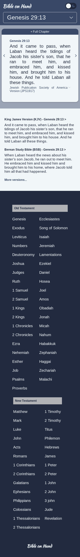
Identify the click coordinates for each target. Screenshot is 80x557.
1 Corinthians (24, 465)
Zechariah (47, 370)
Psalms (18, 379)
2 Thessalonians (26, 527)
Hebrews (52, 447)
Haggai (45, 361)
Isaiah (44, 237)
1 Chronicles (22, 326)
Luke (17, 429)
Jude (49, 509)
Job (15, 370)
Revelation (53, 518)
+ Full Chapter (40, 31)
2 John (50, 492)
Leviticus (19, 237)
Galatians (21, 483)
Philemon (52, 438)
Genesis (19, 219)
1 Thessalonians (26, 518)
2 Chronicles (22, 335)
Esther (17, 361)
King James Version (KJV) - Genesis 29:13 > (35, 119)
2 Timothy (53, 420)
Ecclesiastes (49, 219)
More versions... (15, 179)
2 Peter (51, 474)
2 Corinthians (24, 474)
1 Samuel (20, 290)
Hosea (44, 281)
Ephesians (21, 492)
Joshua (18, 264)
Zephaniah (48, 353)
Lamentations (50, 255)
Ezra (16, 344)
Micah (44, 326)
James (50, 456)
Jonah (44, 317)
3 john (50, 501)
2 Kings (18, 317)
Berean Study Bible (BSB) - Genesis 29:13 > (35, 149)
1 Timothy (53, 412)
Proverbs (19, 388)
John (17, 438)
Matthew (20, 412)
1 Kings (18, 308)
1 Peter (51, 465)
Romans (20, 456)
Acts (16, 447)
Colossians (22, 509)
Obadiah (46, 308)
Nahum (45, 335)
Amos (44, 299)
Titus (48, 429)
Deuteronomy (23, 255)
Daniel (44, 272)
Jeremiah (47, 246)
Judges (18, 272)
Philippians (22, 501)
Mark (17, 420)
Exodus (18, 228)
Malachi (45, 379)
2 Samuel (20, 299)
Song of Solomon (53, 228)
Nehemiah (20, 353)
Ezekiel (45, 264)
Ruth (16, 281)
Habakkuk (47, 344)
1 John (50, 483)
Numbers (19, 246)
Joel (42, 290)
